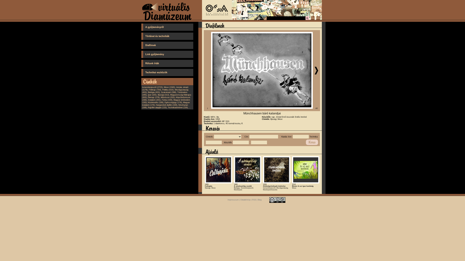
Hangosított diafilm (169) (166, 105)
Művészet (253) (168, 97)
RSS (254, 200)
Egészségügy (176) (173, 102)
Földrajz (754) (155, 90)
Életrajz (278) (154, 97)
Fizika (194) (167, 100)
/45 (316, 108)
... (190, 107)
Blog (260, 200)
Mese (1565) (169, 87)
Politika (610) (168, 90)
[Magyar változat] (313, 19)
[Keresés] (307, 19)
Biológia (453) (154, 92)
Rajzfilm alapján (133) (157, 107)
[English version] (318, 19)
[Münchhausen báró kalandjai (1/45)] (262, 108)
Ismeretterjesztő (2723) (152, 87)
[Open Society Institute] (217, 19)
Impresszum (233, 200)
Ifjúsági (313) (163, 95)
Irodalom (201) (154, 100)
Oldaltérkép (245, 200)
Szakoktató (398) (168, 92)
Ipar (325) (152, 95)
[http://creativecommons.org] (277, 200)
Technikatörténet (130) (178, 107)
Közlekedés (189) (155, 102)
